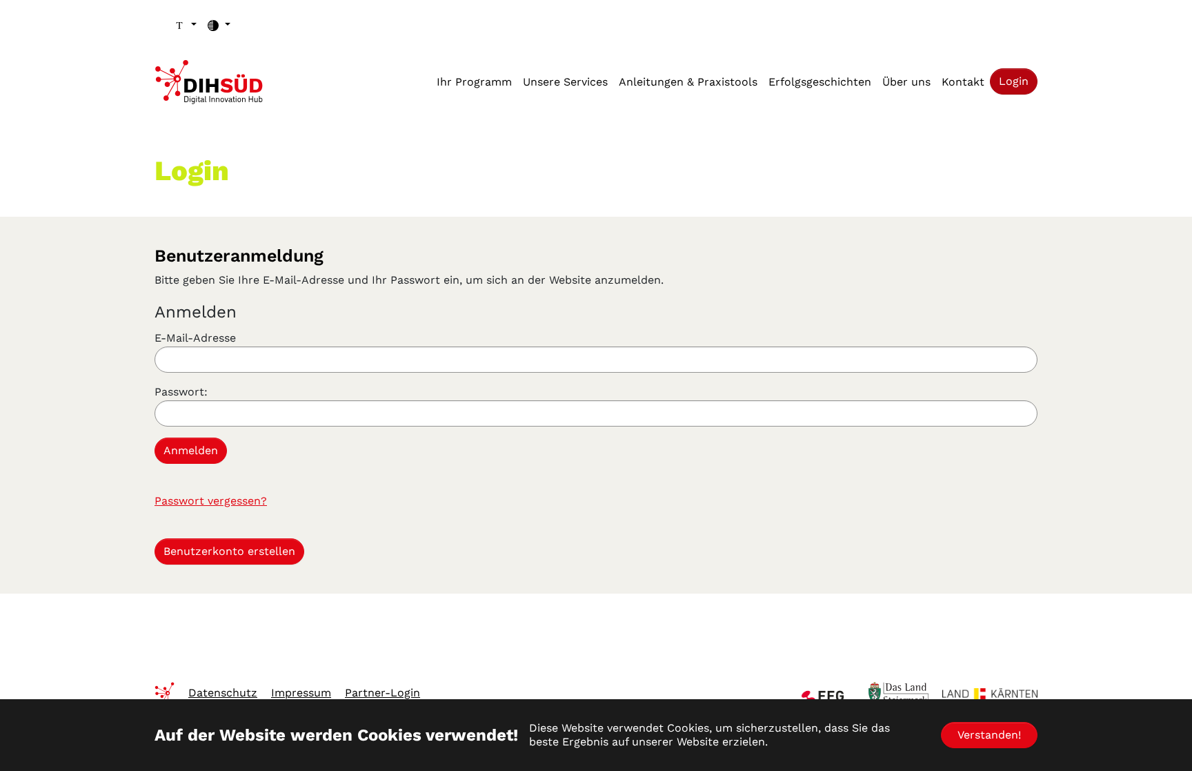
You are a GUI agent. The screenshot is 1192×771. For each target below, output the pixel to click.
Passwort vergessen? (211, 500)
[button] (185, 25)
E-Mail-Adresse (195, 337)
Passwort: (181, 391)
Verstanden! (989, 734)
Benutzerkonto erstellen (229, 551)
